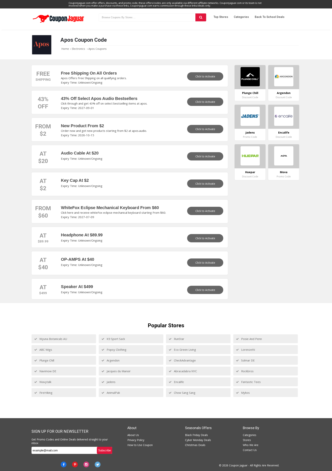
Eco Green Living (184, 349)
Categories (241, 17)
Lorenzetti (247, 349)
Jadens (110, 382)
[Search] (200, 17)
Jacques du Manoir (118, 371)
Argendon (113, 360)
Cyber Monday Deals (198, 440)
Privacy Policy (135, 440)
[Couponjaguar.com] (58, 23)
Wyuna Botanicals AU (53, 339)
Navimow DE (47, 371)
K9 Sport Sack (115, 339)
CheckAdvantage (184, 360)
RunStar (178, 339)
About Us (133, 435)
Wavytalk (45, 382)
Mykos (245, 393)
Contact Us (250, 450)
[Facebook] (63, 464)
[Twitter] (97, 464)
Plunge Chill (46, 360)
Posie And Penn (251, 339)
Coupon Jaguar (238, 465)
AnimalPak (113, 393)
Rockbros (247, 371)
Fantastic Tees (250, 382)
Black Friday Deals (196, 435)
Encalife (178, 382)
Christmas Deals (195, 445)
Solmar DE (247, 360)
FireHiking (45, 393)
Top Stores (220, 17)
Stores (247, 440)
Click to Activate (205, 76)
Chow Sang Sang (184, 393)
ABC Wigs (45, 349)
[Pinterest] (75, 464)
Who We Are (250, 445)
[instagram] (86, 464)
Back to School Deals (269, 17)
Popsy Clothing (116, 349)
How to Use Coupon (140, 445)
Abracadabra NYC (185, 371)
